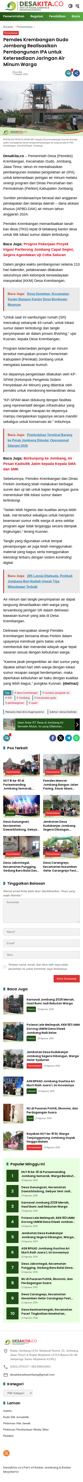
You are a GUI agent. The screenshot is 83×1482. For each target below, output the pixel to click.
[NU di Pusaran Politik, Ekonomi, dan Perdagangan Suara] (13, 1114)
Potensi (31, 1009)
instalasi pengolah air (57, 692)
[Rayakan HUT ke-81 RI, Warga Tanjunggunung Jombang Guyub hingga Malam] (13, 1141)
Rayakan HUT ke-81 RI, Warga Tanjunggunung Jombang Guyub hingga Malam (51, 1138)
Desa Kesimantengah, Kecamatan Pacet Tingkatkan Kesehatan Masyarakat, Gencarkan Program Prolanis (46, 1312)
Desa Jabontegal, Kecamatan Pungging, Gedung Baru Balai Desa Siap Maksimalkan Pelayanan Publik (21, 867)
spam (34, 702)
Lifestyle (10, 813)
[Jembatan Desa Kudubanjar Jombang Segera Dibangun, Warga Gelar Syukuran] (61, 806)
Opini (30, 1118)
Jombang (24, 697)
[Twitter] (60, 738)
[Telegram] (68, 738)
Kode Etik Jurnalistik (16, 1417)
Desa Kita (17, 72)
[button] (70, 6)
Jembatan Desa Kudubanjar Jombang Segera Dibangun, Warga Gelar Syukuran (59, 826)
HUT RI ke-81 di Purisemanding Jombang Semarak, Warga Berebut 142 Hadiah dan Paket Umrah (17, 785)
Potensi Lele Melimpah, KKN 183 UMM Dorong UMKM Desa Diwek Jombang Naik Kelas (53, 1029)
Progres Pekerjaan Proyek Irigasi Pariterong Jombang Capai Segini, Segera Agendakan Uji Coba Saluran (38, 249)
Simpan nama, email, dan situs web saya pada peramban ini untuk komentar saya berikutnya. (38, 966)
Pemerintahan (11, 33)
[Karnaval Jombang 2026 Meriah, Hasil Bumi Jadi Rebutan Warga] (13, 1005)
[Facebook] (52, 738)
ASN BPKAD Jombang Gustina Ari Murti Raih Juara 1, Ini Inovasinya (51, 1083)
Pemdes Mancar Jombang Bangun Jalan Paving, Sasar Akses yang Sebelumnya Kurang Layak (60, 785)
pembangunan (16, 702)
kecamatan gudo (46, 697)
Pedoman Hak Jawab (16, 1423)
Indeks (7, 1410)
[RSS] (6, 1453)
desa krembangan (27, 692)
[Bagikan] (76, 73)
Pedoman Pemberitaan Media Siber (26, 1429)
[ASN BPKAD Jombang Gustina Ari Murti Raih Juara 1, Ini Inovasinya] (13, 1087)
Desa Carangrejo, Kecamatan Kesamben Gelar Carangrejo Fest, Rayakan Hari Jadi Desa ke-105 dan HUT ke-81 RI (60, 867)
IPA (10, 697)
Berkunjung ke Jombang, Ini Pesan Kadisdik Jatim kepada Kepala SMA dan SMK (39, 463)
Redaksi (8, 1435)
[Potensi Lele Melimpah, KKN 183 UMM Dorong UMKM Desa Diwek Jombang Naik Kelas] (13, 1032)
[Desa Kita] (33, 5)
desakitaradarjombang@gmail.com (32, 1374)
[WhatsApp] (76, 738)
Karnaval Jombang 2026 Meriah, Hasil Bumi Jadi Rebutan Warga (51, 1002)
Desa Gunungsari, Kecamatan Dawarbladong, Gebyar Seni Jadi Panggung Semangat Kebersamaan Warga (20, 826)
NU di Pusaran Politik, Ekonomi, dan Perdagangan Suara (52, 1110)
